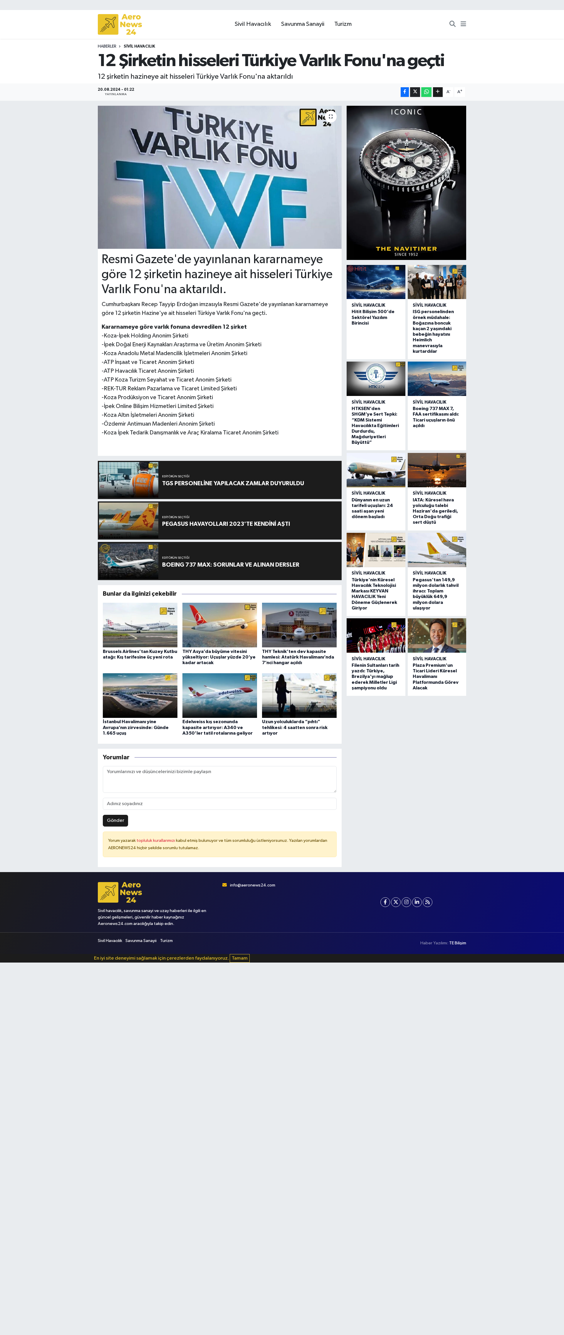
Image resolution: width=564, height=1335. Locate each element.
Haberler (107, 46)
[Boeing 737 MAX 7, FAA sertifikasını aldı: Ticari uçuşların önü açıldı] (437, 379)
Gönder (115, 820)
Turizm (343, 24)
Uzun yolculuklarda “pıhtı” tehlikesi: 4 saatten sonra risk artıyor (295, 727)
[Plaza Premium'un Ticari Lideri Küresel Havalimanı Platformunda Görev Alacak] (437, 635)
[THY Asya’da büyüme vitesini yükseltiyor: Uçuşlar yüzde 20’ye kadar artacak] (219, 624)
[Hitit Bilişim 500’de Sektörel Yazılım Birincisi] (376, 282)
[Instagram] (406, 902)
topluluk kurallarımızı (156, 840)
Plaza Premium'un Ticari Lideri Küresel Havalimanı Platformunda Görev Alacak (436, 676)
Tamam (240, 958)
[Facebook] (385, 902)
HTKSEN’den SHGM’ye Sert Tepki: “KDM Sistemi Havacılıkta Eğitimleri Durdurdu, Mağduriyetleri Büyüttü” (375, 425)
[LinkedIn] (417, 902)
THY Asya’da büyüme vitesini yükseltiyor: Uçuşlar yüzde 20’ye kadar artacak (219, 657)
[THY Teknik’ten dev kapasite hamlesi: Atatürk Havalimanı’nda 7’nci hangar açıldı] (299, 624)
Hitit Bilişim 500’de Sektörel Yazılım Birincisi (373, 317)
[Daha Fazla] (438, 92)
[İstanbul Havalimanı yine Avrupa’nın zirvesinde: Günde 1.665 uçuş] (140, 695)
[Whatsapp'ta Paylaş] (426, 92)
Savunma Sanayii (302, 24)
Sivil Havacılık (253, 24)
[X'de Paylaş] (415, 92)
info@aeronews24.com (252, 885)
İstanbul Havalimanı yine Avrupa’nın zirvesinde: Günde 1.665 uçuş (136, 727)
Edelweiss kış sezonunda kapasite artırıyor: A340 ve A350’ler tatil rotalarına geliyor (217, 727)
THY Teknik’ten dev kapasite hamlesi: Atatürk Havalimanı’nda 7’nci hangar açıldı (298, 657)
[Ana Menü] (463, 24)
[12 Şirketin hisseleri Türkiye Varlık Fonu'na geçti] (220, 177)
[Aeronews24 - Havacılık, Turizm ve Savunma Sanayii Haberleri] (120, 24)
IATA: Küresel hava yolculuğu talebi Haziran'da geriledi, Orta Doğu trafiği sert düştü (435, 511)
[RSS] (427, 902)
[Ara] (452, 24)
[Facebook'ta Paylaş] (405, 92)
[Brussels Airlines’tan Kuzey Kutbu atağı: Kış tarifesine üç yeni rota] (140, 624)
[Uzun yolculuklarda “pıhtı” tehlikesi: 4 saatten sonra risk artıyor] (299, 695)
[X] (396, 902)
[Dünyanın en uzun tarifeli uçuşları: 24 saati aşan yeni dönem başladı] (376, 470)
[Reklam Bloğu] (406, 182)
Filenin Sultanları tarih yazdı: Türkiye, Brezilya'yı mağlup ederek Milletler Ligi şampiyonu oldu (375, 676)
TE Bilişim (457, 943)
